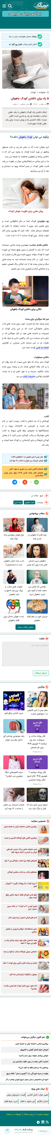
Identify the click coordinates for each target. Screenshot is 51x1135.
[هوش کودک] (25, 291)
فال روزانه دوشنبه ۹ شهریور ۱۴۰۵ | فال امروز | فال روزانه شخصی (37, 776)
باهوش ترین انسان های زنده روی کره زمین (37, 562)
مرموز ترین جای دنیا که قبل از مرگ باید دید (37, 806)
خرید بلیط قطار (11, 1101)
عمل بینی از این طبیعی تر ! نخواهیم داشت (27, 456)
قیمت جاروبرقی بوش (16, 1095)
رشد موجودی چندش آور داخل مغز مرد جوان (13, 738)
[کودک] (25, 193)
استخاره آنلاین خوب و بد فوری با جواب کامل (26, 469)
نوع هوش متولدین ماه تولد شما (14, 536)
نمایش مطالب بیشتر (25, 627)
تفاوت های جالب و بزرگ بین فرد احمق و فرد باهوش (14, 590)
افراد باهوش (29, 502)
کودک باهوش (25, 137)
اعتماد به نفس (42, 347)
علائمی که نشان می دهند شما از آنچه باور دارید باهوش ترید (37, 590)
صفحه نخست (42, 1114)
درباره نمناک (28, 1114)
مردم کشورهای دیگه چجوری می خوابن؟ (14, 774)
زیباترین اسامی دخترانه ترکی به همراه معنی (31, 1043)
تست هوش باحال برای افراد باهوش (14, 618)
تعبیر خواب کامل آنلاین (37, 1095)
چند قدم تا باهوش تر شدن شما (37, 536)
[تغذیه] (25, 396)
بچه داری (18, 502)
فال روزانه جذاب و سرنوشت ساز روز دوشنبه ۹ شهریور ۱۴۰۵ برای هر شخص (37, 741)
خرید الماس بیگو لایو (14, 713)
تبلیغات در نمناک (13, 1114)
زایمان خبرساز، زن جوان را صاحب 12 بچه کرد (26, 460)
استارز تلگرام (42, 1101)
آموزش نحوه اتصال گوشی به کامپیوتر (34, 1049)
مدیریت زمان (29, 376)
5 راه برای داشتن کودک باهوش (30, 98)
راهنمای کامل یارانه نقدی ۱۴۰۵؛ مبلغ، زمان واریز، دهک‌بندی (23, 474)
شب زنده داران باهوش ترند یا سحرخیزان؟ (14, 562)
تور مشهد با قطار (27, 1101)
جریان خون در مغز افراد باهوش (37, 618)
